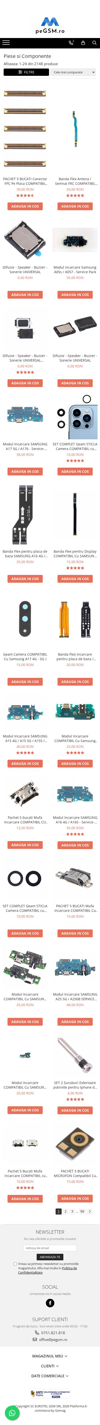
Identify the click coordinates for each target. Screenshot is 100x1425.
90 (82, 1211)
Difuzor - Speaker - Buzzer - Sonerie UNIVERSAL (25, 269)
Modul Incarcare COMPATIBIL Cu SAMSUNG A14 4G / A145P (25, 1085)
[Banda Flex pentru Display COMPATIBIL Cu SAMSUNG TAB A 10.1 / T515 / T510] (75, 514)
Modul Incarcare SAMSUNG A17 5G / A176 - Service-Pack (25, 446)
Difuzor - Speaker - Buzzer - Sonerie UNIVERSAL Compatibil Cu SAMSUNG (25, 358)
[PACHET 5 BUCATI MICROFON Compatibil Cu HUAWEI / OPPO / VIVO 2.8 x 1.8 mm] (75, 1143)
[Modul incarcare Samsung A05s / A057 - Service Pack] (75, 240)
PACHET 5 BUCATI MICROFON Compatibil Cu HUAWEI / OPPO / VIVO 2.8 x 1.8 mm (75, 1173)
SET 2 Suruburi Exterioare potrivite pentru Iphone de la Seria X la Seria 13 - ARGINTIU (75, 1085)
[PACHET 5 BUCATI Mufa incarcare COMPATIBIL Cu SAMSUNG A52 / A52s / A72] (75, 878)
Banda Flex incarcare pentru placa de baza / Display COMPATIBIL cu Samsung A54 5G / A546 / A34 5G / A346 (75, 656)
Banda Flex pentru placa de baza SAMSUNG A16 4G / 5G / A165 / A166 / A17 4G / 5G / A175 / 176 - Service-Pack (25, 553)
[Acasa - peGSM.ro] (50, 25)
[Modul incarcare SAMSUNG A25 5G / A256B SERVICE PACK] (75, 967)
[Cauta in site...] (94, 43)
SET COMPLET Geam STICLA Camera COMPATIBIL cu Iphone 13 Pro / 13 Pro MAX (75, 446)
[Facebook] (50, 1303)
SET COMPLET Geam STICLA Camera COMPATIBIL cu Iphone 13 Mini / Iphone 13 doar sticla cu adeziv (25, 908)
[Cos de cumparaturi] (83, 43)
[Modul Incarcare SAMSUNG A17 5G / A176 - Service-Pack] (25, 416)
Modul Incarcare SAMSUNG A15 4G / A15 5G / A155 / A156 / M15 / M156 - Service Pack (25, 738)
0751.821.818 (52, 1332)
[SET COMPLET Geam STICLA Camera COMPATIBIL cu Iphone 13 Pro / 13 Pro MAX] (75, 416)
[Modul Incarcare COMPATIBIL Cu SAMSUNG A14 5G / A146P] (25, 967)
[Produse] (6, 44)
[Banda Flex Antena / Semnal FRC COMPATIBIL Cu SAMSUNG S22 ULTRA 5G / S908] (75, 128)
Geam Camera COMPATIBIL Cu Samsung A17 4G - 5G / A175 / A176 (25, 656)
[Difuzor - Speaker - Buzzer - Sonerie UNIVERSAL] (25, 240)
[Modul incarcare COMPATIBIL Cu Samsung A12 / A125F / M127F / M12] (75, 712)
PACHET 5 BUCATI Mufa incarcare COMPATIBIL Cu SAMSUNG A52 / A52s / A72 (75, 908)
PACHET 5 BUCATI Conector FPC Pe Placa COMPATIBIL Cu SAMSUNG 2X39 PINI (25, 181)
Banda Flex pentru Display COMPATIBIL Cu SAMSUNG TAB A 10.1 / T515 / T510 (75, 553)
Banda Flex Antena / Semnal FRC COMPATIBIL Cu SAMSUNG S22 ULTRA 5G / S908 (75, 181)
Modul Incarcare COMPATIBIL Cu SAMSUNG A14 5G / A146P (25, 996)
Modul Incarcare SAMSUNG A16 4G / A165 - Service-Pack (75, 819)
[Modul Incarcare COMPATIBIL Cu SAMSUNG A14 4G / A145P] (25, 1055)
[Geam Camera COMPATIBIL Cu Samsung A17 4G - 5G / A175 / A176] (25, 620)
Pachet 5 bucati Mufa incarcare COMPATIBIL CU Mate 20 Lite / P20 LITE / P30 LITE (25, 819)
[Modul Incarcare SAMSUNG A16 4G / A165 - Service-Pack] (75, 794)
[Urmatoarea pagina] (89, 1211)
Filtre (28, 72)
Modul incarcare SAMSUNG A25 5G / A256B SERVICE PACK (75, 996)
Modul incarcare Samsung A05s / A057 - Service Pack (75, 269)
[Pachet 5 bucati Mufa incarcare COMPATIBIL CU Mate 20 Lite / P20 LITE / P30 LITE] (25, 794)
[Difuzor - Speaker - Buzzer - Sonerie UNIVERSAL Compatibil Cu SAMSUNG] (25, 328)
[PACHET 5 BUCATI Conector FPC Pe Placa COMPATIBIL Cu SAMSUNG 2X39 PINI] (25, 128)
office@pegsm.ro (52, 1339)
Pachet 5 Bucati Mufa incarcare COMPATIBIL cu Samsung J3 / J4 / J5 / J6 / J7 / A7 (25, 1173)
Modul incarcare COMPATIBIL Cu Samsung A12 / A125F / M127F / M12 (75, 738)
